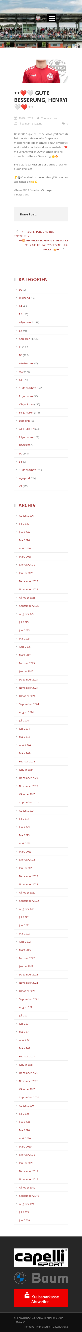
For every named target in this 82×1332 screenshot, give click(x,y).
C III (21, 380)
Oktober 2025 (27, 597)
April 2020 (25, 1138)
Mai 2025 (24, 638)
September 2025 (29, 606)
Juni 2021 (24, 1023)
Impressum (43, 1326)
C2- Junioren (26, 404)
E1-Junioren (26, 437)
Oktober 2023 (27, 794)
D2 (20, 453)
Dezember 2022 (28, 876)
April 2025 (25, 647)
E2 (20, 314)
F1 (20, 347)
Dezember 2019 (28, 1171)
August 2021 (26, 1007)
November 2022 (28, 884)
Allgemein (24, 123)
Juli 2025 (24, 622)
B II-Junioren (26, 412)
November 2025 (28, 589)
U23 (21, 371)
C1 (20, 486)
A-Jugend (24, 478)
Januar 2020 (26, 1163)
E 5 (20, 461)
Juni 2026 (24, 532)
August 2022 (26, 909)
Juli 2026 (24, 524)
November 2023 (28, 786)
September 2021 (29, 999)
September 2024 (29, 704)
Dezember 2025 (28, 581)
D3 (20, 289)
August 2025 (26, 614)
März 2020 (25, 1146)
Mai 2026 (24, 540)
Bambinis (24, 420)
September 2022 (29, 901)
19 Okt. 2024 (26, 118)
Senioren (24, 339)
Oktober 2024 (27, 696)
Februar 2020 (27, 1155)
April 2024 (25, 745)
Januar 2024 (26, 769)
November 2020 (28, 1081)
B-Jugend (37, 123)
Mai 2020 (24, 1130)
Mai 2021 (24, 1032)
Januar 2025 (26, 671)
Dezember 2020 (28, 1073)
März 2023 (25, 851)
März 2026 (25, 556)
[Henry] (41, 71)
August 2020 (26, 1105)
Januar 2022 (26, 966)
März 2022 (25, 950)
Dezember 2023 (28, 778)
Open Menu (51, 18)
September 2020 (29, 1097)
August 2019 (26, 1204)
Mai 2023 (24, 835)
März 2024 (25, 753)
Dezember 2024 (28, 679)
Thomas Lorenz (50, 118)
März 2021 (25, 1048)
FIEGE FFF (24, 445)
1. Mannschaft (27, 388)
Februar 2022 (27, 958)
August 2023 (26, 810)
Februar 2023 (27, 860)
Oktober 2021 (27, 991)
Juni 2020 (24, 1122)
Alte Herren (26, 363)
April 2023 (25, 843)
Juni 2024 (24, 728)
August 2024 (26, 712)
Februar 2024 (27, 761)
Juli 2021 (24, 1015)
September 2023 (29, 802)
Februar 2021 (27, 1056)
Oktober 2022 (27, 892)
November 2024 (28, 687)
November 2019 (28, 1179)
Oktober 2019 (27, 1187)
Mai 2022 (24, 933)
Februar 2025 (27, 663)
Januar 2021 (26, 1064)
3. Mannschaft (27, 470)
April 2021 (25, 1040)
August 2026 (26, 515)
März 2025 (25, 655)
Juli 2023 (24, 819)
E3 (20, 330)
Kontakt (29, 1326)
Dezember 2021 (28, 974)
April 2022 (25, 941)
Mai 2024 (24, 737)
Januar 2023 (26, 868)
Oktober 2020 (27, 1089)
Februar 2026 (27, 565)
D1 (20, 355)
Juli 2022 (24, 917)
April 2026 (25, 548)
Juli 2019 (24, 1212)
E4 (20, 306)
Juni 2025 (24, 630)
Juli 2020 (24, 1114)
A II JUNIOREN (27, 429)
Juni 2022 (24, 925)
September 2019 (29, 1196)
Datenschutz (60, 1326)
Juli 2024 (24, 720)
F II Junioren (26, 396)
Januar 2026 (26, 573)
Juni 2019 (24, 1220)
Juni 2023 (24, 827)
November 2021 (28, 982)
